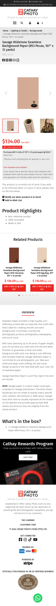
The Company (28, 520)
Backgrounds (36, 30)
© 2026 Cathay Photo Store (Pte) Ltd (28, 529)
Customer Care (36, 2)
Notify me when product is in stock (23, 197)
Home (5, 30)
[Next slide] (50, 93)
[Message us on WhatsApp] (37, 601)
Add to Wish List (13, 200)
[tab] (19, 295)
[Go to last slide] (6, 93)
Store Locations (21, 2)
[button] (10, 126)
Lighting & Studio (19, 30)
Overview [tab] (28, 312)
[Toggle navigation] (14, 22)
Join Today (28, 457)
